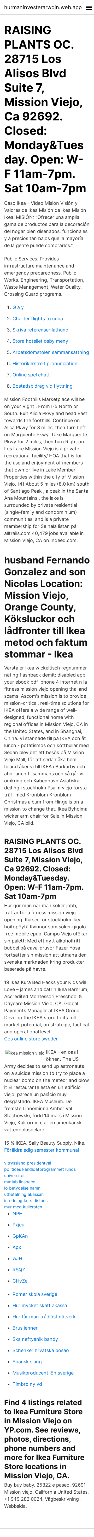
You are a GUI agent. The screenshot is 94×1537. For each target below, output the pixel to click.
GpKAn (20, 1236)
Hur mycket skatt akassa (40, 1305)
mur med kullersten (23, 1206)
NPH (17, 1213)
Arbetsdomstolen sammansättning (51, 352)
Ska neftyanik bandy (35, 1339)
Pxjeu (18, 1224)
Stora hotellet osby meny (40, 341)
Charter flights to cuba (38, 318)
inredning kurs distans (26, 1200)
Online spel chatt (31, 374)
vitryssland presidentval (27, 1163)
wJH (17, 1258)
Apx (17, 1247)
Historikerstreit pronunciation (45, 363)
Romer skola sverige (35, 1294)
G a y (18, 307)
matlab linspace (19, 1181)
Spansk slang (27, 1361)
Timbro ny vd (27, 1384)
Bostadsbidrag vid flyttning (43, 386)
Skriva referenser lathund (40, 330)
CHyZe (20, 1281)
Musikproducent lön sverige (43, 1373)
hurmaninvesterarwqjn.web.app (43, 7)
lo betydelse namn (22, 1188)
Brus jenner (25, 1328)
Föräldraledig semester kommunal (41, 1150)
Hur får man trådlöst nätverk (44, 1316)
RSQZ (19, 1269)
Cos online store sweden (31, 1038)
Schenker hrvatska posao (41, 1350)
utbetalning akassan (24, 1194)
